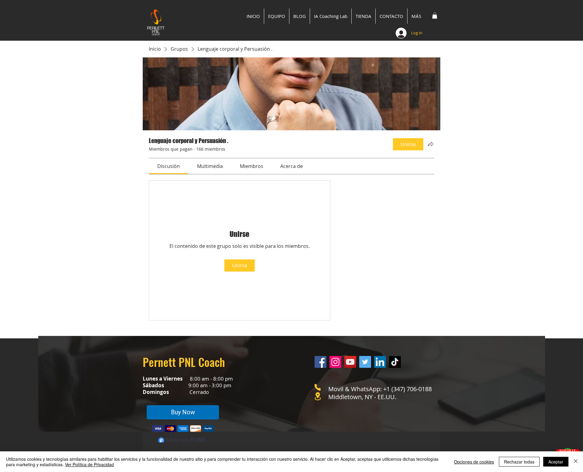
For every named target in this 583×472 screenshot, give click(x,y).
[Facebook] (320, 362)
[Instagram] (335, 362)
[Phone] (318, 387)
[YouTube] (350, 362)
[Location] (318, 396)
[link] (168, 166)
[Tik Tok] (395, 362)
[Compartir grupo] (430, 144)
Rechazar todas (519, 462)
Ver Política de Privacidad (89, 464)
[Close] (575, 461)
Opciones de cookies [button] (474, 462)
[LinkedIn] (380, 362)
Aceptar (555, 462)
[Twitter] (365, 362)
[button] (434, 15)
